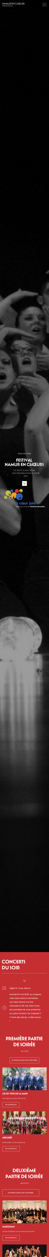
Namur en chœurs (13, 3)
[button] (24, 1060)
